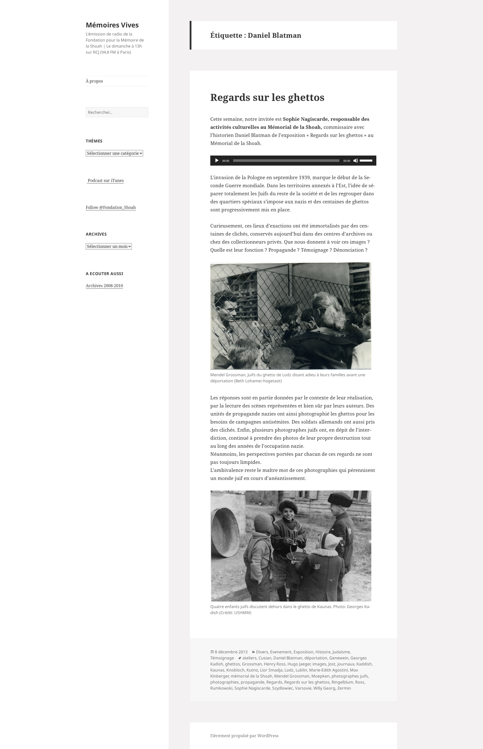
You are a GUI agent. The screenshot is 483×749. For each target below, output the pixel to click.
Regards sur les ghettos (267, 97)
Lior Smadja (271, 670)
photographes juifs (350, 676)
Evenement (281, 652)
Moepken (320, 676)
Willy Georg (324, 688)
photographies (224, 682)
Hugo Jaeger (299, 664)
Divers (262, 652)
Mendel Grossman (291, 676)
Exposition (303, 652)
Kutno (252, 670)
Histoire (323, 652)
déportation (315, 658)
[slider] (367, 160)
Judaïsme (341, 652)
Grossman (252, 664)
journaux (345, 664)
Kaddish (364, 664)
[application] (293, 161)
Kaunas (217, 670)
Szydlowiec (282, 688)
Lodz (289, 670)
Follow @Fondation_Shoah (111, 207)
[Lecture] (216, 160)
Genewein (338, 658)
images (319, 664)
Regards (274, 682)
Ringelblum (342, 682)
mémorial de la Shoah (251, 676)
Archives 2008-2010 (104, 285)
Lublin (301, 670)
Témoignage (222, 658)
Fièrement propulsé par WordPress (244, 735)
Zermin (344, 688)
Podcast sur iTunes (105, 180)
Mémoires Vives (112, 24)
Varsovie (303, 688)
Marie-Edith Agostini (328, 670)
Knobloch (235, 670)
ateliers (250, 658)
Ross (359, 682)
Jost (331, 664)
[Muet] (355, 160)
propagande (252, 682)
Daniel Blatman (287, 658)
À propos (94, 81)
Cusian (265, 658)
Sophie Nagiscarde (252, 688)
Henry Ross (275, 664)
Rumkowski (221, 688)
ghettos (232, 664)
